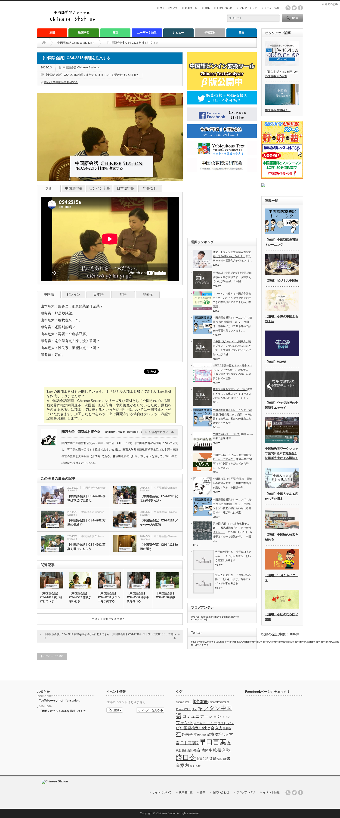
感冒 (204, 734)
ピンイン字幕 (99, 188)
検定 (178, 750)
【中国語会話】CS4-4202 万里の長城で (86, 522)
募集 (207, 7)
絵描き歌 (222, 750)
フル (48, 188)
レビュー (178, 32)
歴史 (184, 750)
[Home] (47, 42)
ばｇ (194, 709)
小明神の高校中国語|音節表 (228, 478)
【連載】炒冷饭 (275, 362)
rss (288, 7)
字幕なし (150, 188)
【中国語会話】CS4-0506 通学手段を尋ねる (138, 597)
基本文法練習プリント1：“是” (230, 389)
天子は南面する (224, 551)
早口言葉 (212, 742)
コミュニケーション (202, 716)
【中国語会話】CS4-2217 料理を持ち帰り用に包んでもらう (76, 636)
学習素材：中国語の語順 (227, 272)
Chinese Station (166, 813)
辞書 (226, 758)
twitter (294, 7)
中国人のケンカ (224, 574)
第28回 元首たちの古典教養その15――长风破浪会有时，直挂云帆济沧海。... (232, 527)
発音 (197, 750)
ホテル (198, 723)
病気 (189, 750)
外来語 (187, 734)
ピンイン (73, 294)
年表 (197, 734)
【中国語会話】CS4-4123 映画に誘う (159, 547)
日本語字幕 (125, 188)
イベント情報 (272, 7)
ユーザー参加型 (147, 32)
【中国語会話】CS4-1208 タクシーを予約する (109, 597)
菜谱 (212, 758)
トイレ (226, 716)
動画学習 (83, 32)
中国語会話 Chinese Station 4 (75, 42)
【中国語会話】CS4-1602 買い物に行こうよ (51, 597)
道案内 (182, 765)
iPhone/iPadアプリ (218, 702)
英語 (123, 294)
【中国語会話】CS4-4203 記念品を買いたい (159, 498)
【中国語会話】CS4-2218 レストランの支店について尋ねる (143, 636)
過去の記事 (331, 4)
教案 (211, 734)
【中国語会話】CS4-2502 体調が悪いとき (80, 597)
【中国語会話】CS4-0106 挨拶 (165, 595)
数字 (219, 734)
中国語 (49, 294)
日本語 (98, 294)
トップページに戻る (51, 656)
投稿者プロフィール (161, 432)
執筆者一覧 (191, 7)
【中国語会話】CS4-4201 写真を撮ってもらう (86, 547)
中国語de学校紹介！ (278, 110)
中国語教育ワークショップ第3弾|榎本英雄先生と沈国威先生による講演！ (281, 453)
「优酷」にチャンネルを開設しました (62, 711)
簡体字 (206, 750)
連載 (52, 32)
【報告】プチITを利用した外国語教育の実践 (281, 74)
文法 (226, 734)
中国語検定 (189, 728)
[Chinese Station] (74, 20)
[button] (115, 710)
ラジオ (222, 723)
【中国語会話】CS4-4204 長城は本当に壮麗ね (86, 498)
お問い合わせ (224, 7)
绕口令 (186, 757)
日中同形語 (189, 743)
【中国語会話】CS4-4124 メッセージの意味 (159, 522)
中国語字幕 (73, 188)
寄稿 (115, 32)
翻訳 (200, 758)
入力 (219, 728)
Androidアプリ (184, 702)
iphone (200, 701)
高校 (198, 766)
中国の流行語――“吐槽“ (226, 434)
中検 (203, 728)
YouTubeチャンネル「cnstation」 (60, 700)
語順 (219, 758)
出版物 (227, 728)
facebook (300, 7)
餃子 (192, 766)
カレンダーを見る (149, 710)
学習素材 (210, 32)
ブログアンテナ (248, 7)
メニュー (209, 723)
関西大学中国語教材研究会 (61, 82)
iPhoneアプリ (183, 709)
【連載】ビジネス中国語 (281, 280)
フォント (184, 722)
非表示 (148, 294)
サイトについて (169, 7)
